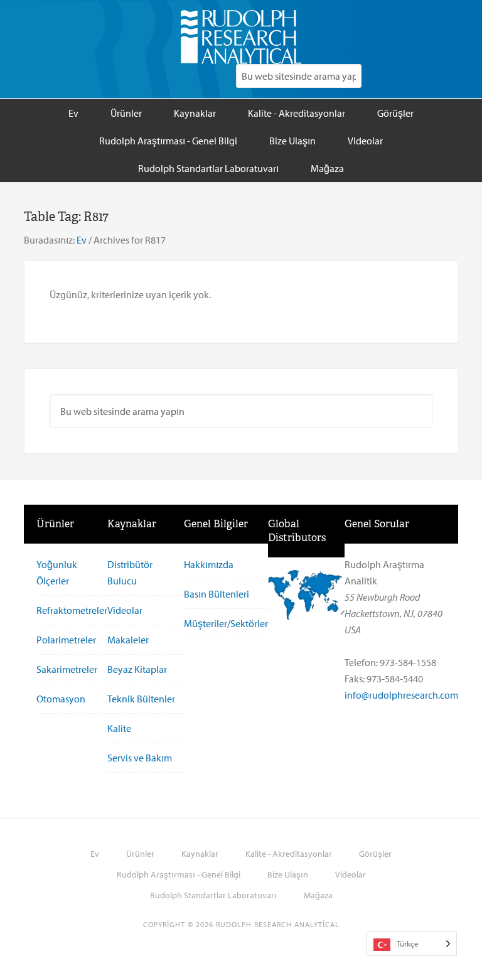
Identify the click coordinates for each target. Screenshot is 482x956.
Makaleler (128, 639)
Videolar (124, 610)
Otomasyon (60, 698)
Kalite (119, 728)
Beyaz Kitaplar (137, 669)
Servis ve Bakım (139, 757)
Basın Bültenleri (216, 594)
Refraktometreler (71, 610)
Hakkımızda (208, 564)
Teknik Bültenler (141, 698)
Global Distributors (297, 530)
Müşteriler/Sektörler (226, 623)
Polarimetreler (66, 639)
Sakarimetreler (66, 669)
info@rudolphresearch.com (401, 695)
